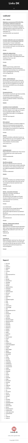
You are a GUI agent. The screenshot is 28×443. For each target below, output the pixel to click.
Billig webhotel (6, 122)
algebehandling (9, 287)
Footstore (8, 266)
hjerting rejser (9, 337)
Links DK (14, 3)
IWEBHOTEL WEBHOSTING (9, 53)
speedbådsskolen (9, 402)
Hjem (4, 19)
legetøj (7, 351)
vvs (6, 415)
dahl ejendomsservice (10, 310)
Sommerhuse (9, 280)
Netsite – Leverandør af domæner (10, 191)
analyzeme (8, 288)
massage (7, 358)
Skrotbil (7, 279)
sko (6, 397)
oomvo (7, 376)
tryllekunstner (9, 410)
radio (7, 383)
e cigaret (8, 316)
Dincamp (8, 263)
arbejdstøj (8, 290)
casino (7, 304)
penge (7, 379)
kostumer (8, 346)
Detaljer (5, 35)
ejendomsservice (9, 321)
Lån (6, 273)
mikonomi (8, 360)
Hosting (4, 65)
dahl (7, 308)
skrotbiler (8, 399)
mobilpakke (8, 362)
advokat (7, 285)
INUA (7, 269)
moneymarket (9, 366)
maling (7, 357)
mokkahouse (8, 363)
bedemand (8, 296)
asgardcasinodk (9, 291)
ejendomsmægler (9, 319)
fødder (7, 332)
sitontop (7, 396)
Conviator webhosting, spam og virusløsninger (13, 39)
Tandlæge (8, 282)
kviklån (7, 347)
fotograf (7, 330)
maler (7, 355)
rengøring (8, 385)
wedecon (8, 418)
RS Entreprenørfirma (10, 274)
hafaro (7, 335)
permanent (8, 380)
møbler (7, 368)
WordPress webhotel (7, 162)
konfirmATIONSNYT (10, 344)
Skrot (7, 277)
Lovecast (8, 271)
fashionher (8, 326)
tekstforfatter (9, 405)
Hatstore (8, 268)
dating (7, 312)
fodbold (7, 329)
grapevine (8, 333)
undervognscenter (10, 412)
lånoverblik (8, 354)
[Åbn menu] (14, 8)
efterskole (8, 318)
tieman (7, 407)
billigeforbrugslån (10, 299)
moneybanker (9, 365)
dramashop (8, 313)
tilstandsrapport (9, 408)
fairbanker (8, 324)
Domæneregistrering (7, 92)
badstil (7, 294)
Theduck (8, 283)
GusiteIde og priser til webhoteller (10, 106)
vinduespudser (9, 413)
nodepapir (8, 371)
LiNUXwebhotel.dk (7, 150)
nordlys (7, 374)
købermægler (9, 349)
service (7, 393)
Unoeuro (5, 135)
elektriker (8, 323)
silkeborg (8, 394)
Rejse (7, 276)
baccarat (8, 293)
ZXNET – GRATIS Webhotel (9, 78)
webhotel (8, 19)
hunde (7, 338)
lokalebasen (8, 352)
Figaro (7, 265)
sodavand (8, 401)
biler (7, 297)
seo (6, 390)
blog (7, 301)
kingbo (7, 341)
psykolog (8, 382)
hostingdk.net (6, 238)
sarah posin (8, 388)
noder (7, 372)
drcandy (7, 315)
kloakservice (8, 343)
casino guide (8, 305)
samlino (7, 386)
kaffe (7, 340)
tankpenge (8, 404)
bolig (7, 302)
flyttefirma (8, 327)
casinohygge (8, 307)
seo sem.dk (8, 391)
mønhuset (8, 369)
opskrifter (8, 377)
